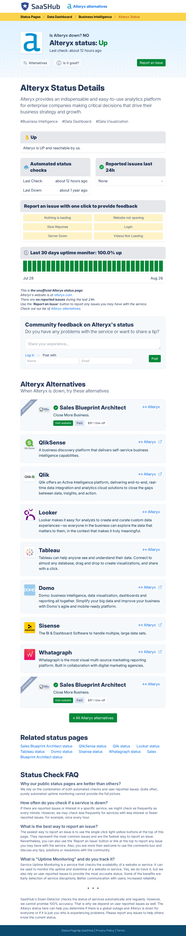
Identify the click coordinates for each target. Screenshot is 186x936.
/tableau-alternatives (41, 545)
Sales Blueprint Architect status (46, 746)
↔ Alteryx (151, 406)
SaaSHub (87, 930)
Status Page (69, 930)
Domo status (61, 751)
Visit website (63, 423)
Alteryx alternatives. (66, 308)
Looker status (148, 746)
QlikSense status (92, 746)
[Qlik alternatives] (29, 476)
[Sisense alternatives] (29, 627)
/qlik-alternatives (38, 469)
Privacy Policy (105, 930)
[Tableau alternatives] (29, 552)
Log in (30, 355)
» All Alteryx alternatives (93, 718)
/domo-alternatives (40, 582)
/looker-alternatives (40, 507)
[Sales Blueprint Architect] (44, 409)
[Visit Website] (160, 441)
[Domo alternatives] (29, 589)
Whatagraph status (125, 751)
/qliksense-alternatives (43, 437)
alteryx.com (63, 295)
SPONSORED (27, 406)
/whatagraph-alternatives (45, 647)
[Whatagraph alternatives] (29, 654)
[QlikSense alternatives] (29, 444)
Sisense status (91, 751)
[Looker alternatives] (29, 514)
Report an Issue (151, 63)
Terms (121, 930)
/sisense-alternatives (41, 620)
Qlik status (121, 746)
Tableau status (32, 751)
